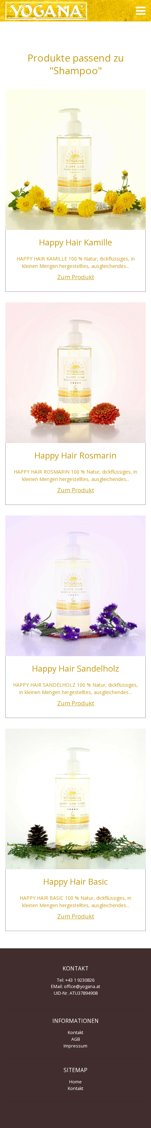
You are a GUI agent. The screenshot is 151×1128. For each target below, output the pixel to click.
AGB (75, 1039)
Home (75, 1082)
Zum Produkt (75, 277)
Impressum (75, 1046)
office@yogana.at (82, 986)
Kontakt (75, 1033)
